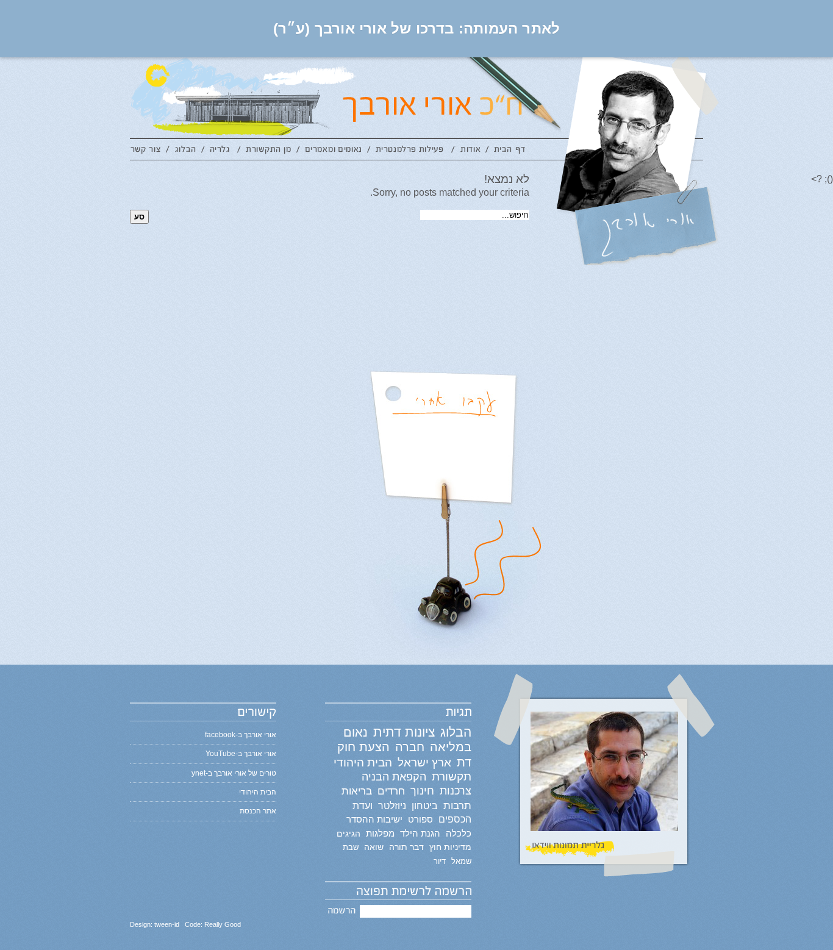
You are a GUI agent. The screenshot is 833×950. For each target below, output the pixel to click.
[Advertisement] (386, 238)
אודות (470, 151)
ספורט (420, 819)
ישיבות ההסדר (374, 819)
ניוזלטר (392, 806)
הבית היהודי (363, 762)
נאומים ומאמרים (333, 151)
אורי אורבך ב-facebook (240, 734)
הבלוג (185, 151)
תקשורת (451, 776)
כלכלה (458, 833)
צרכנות (455, 791)
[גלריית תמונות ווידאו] (604, 781)
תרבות (457, 806)
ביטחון (425, 805)
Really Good (222, 924)
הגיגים (348, 833)
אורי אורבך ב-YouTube (241, 753)
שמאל (461, 861)
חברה (409, 747)
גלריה (221, 151)
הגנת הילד (420, 833)
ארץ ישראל (424, 762)
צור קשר (148, 151)
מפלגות (380, 833)
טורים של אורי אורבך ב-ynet (233, 773)
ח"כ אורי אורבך (488, 97)
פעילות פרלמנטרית (411, 151)
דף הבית (509, 151)
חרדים (391, 791)
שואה (374, 847)
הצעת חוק (363, 747)
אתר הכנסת (258, 811)
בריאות (356, 791)
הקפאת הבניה (394, 777)
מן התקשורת (268, 151)
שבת (351, 847)
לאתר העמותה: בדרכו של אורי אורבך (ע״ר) (416, 28)
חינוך (422, 791)
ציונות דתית (404, 732)
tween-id (166, 924)
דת (464, 762)
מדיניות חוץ (450, 847)
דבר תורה (406, 847)
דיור (440, 861)
